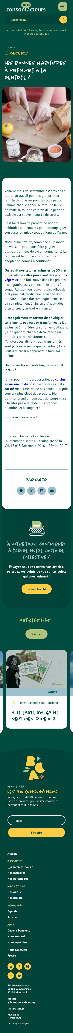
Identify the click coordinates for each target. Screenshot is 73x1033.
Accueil (11, 30)
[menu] (62, 6)
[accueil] (26, 6)
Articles (22, 30)
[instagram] (10, 966)
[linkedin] (10, 975)
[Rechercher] (63, 19)
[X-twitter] (27, 966)
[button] (21, 491)
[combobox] (34, 19)
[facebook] (19, 966)
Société (32, 30)
